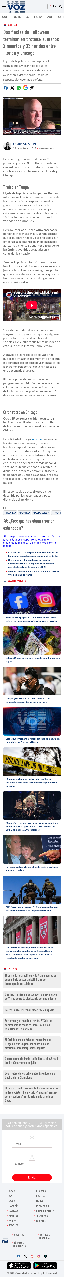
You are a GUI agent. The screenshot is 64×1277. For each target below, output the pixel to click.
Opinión (12, 1221)
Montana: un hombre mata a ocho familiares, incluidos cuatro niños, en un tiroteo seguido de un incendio (31, 782)
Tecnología (42, 1216)
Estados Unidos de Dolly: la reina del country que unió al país (33, 659)
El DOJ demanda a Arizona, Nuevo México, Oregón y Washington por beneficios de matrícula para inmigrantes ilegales (28, 1044)
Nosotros (13, 1225)
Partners (41, 1221)
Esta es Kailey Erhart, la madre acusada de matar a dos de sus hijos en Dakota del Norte (33, 740)
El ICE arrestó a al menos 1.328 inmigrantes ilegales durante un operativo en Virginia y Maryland (32, 909)
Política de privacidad (45, 1237)
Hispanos (16, 17)
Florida (24, 512)
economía (13, 1206)
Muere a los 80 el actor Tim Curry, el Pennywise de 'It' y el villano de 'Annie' (33, 573)
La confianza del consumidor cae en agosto (29, 1010)
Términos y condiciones (19, 1245)
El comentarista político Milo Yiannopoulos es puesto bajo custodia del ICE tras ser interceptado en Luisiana (31, 980)
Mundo (60, 17)
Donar (5, 17)
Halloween (41, 512)
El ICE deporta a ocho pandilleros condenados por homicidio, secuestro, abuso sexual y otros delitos (33, 554)
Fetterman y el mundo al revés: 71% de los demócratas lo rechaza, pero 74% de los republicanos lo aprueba (28, 1025)
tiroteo (10, 512)
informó (36, 439)
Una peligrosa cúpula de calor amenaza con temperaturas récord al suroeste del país (28, 700)
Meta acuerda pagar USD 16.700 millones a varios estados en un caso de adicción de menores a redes (31, 619)
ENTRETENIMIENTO (45, 1211)
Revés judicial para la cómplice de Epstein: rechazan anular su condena (32, 868)
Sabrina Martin (24, 143)
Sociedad (12, 25)
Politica (38, 17)
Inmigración (42, 1206)
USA (27, 17)
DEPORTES (13, 1216)
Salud (50, 17)
